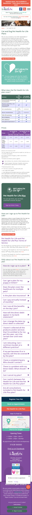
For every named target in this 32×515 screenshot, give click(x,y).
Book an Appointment (16, 404)
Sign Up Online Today (8, 58)
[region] (16, 498)
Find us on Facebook (16, 448)
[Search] (24, 9)
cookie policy (18, 492)
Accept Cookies (18, 507)
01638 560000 (16, 444)
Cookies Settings (17, 504)
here (26, 247)
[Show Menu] (29, 9)
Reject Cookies (18, 511)
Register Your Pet (16, 399)
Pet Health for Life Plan (16, 409)
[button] (28, 487)
